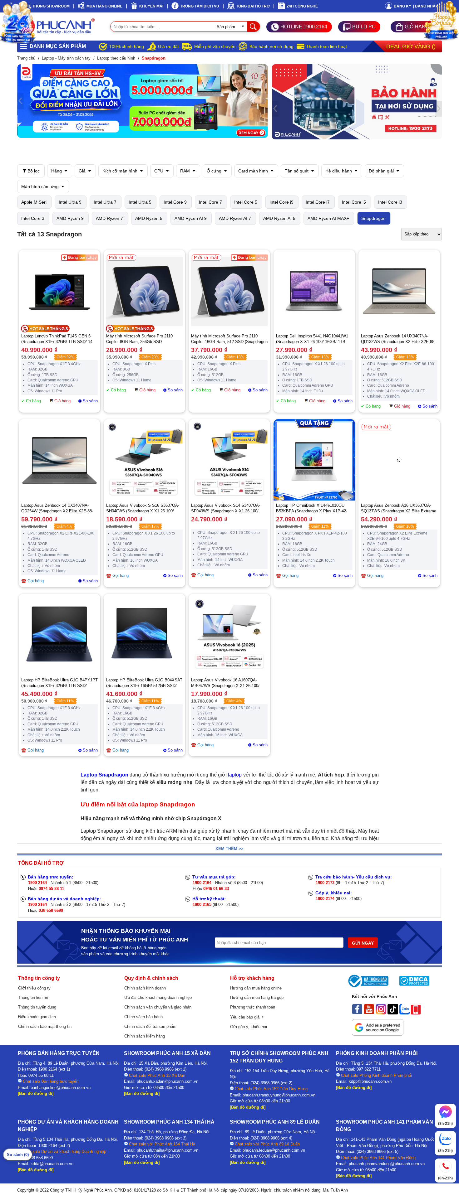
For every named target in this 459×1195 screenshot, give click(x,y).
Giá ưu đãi (168, 46)
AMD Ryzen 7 (109, 218)
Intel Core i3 (390, 202)
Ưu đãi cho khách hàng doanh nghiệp (158, 997)
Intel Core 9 (175, 202)
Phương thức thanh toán (252, 1007)
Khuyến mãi (151, 6)
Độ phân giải (382, 170)
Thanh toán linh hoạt (326, 46)
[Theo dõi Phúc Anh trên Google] (377, 1034)
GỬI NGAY (363, 943)
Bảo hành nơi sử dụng (271, 46)
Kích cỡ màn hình (120, 170)
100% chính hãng (126, 46)
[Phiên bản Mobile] (416, 1012)
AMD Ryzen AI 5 (279, 218)
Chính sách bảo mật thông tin (45, 1026)
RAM (185, 170)
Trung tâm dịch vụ (199, 6)
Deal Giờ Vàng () (411, 46)
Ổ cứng (215, 170)
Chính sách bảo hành (143, 1016)
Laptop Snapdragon (104, 774)
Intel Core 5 (245, 202)
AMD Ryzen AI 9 (191, 218)
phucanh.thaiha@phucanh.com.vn (167, 1150)
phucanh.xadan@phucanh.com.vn (167, 1081)
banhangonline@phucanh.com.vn (61, 1087)
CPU (159, 170)
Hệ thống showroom (48, 6)
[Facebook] (357, 1012)
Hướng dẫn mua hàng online (256, 988)
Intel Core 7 (210, 202)
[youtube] (369, 1012)
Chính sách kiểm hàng (144, 1036)
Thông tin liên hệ (33, 997)
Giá (83, 170)
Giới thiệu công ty (34, 988)
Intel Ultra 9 (70, 202)
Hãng (57, 170)
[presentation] (20, 101)
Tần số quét (297, 170)
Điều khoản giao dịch (37, 1016)
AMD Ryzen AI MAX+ (328, 218)
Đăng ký (402, 6)
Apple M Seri (34, 202)
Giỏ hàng (62, 401)
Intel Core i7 (318, 202)
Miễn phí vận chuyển (214, 46)
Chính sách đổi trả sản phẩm (150, 1026)
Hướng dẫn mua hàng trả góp (257, 997)
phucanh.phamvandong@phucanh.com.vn (387, 1163)
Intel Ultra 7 (105, 202)
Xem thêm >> (229, 848)
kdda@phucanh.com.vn (52, 1163)
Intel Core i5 (354, 202)
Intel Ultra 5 (140, 202)
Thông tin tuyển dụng (37, 1007)
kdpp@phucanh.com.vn (370, 1081)
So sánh (90, 401)
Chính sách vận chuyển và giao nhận (157, 1007)
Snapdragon (373, 218)
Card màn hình (253, 170)
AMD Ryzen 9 (70, 218)
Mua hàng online (104, 6)
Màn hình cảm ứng (40, 186)
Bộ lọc (33, 170)
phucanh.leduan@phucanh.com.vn (274, 1150)
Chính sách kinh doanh (145, 988)
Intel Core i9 (281, 202)
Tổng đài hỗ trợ (253, 6)
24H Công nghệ (302, 6)
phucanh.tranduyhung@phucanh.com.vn (279, 1095)
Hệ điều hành (339, 170)
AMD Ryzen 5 (148, 218)
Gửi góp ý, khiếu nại (248, 1026)
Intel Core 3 (32, 218)
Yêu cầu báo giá (246, 1017)
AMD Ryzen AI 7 (235, 218)
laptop (235, 774)
